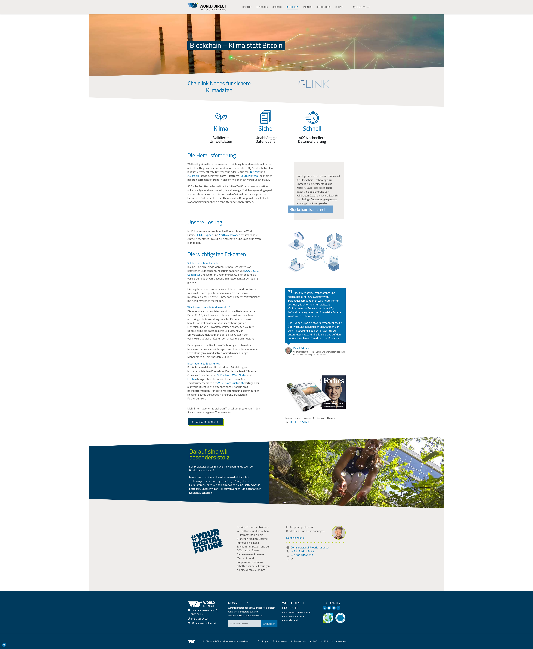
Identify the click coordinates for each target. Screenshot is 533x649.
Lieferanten (340, 641)
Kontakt (339, 7)
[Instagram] (338, 608)
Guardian (193, 175)
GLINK (199, 234)
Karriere (307, 7)
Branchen (247, 7)
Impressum (281, 641)
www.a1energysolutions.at (296, 612)
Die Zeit (254, 171)
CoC (315, 641)
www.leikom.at (290, 620)
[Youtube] (329, 608)
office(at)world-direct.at (203, 623)
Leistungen (262, 7)
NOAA (247, 270)
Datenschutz (300, 641)
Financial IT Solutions (205, 421)
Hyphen (208, 234)
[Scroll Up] (525, 645)
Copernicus (193, 274)
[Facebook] (334, 608)
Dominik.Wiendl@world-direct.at (310, 547)
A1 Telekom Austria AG (230, 382)
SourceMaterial (249, 175)
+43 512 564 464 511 (303, 551)
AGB (326, 641)
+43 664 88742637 (302, 555)
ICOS (255, 270)
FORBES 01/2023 (299, 421)
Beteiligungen (323, 7)
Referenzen (292, 7)
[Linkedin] (325, 608)
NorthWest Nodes (229, 234)
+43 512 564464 (200, 618)
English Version (363, 7)
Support (265, 641)
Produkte (277, 7)
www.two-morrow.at (293, 616)
